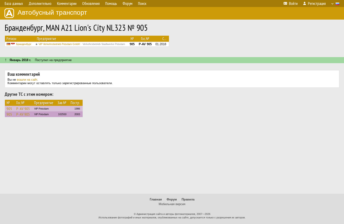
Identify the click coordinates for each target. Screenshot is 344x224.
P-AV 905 (23, 108)
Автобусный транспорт (52, 12)
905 (9, 108)
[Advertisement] (172, 157)
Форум (172, 199)
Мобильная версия (172, 204)
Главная (156, 199)
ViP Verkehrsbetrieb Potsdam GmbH (82, 44)
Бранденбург (23, 44)
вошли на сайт (27, 79)
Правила (188, 199)
